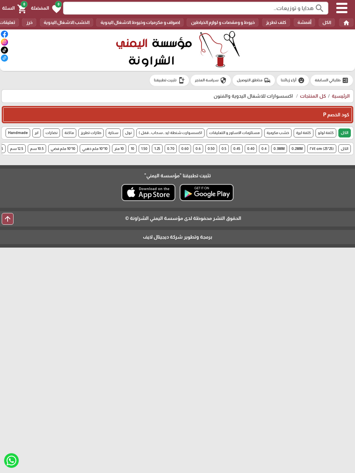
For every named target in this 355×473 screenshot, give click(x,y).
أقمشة (304, 22)
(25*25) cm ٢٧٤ (322, 148)
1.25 (157, 148)
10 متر (119, 148)
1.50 (144, 148)
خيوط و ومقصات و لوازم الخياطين (222, 22)
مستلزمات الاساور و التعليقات (234, 133)
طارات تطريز (91, 133)
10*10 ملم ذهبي (94, 148)
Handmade (18, 133)
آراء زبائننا (293, 80)
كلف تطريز (276, 22)
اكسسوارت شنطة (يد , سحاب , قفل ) (170, 133)
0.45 (236, 148)
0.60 (185, 148)
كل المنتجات (313, 96)
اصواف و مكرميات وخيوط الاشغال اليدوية (140, 22)
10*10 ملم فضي (63, 148)
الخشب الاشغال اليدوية (66, 22)
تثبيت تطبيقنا (169, 80)
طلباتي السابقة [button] (332, 80)
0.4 (264, 148)
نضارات (51, 133)
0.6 (198, 148)
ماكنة (69, 133)
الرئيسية (341, 96)
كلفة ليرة (303, 133)
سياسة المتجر (211, 80)
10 (132, 148)
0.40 (250, 148)
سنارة (113, 133)
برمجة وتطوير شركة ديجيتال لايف (177, 237)
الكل (326, 22)
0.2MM (297, 148)
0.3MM (279, 148)
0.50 (211, 148)
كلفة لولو (326, 133)
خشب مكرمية (278, 133)
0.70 (170, 148)
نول (128, 133)
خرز (29, 22)
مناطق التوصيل (254, 80)
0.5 (224, 148)
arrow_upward (7, 219)
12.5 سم (16, 148)
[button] (46, 8)
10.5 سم (37, 148)
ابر (36, 133)
